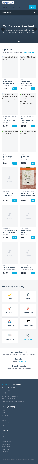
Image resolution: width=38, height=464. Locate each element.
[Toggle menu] (34, 12)
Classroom (5, 420)
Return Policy (6, 444)
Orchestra (5, 415)
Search (32, 7)
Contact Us (5, 451)
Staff (3, 436)
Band (3, 410)
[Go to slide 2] (18, 41)
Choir (3, 412)
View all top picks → (30, 52)
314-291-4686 (22, 361)
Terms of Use (6, 446)
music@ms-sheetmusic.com (10, 393)
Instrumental (5, 417)
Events (4, 439)
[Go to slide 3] (19, 41)
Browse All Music (7, 12)
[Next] (35, 29)
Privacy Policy (6, 449)
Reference (5, 425)
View (14, 88)
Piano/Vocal (5, 423)
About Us (4, 434)
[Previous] (3, 29)
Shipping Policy (6, 441)
